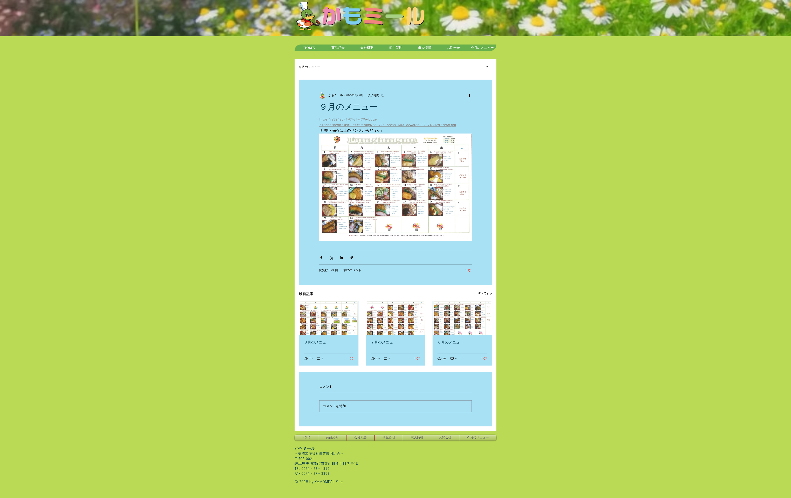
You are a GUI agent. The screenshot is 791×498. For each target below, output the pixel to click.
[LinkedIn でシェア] (341, 258)
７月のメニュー (384, 342)
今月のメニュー (309, 67)
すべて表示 (485, 293)
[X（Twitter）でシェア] (331, 258)
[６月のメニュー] (462, 318)
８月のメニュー (317, 342)
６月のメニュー (450, 342)
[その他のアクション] (469, 95)
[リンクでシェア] (351, 258)
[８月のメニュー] (328, 318)
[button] (487, 67)
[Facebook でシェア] (321, 258)
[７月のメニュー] (395, 318)
